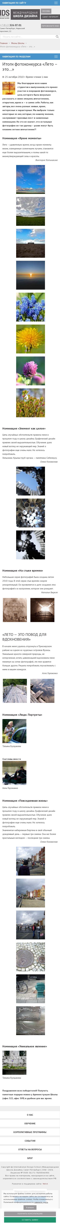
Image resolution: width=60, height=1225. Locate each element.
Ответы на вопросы (30, 1149)
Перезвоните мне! (50, 26)
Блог (30, 1158)
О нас (30, 1114)
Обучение (30, 1123)
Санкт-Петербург (50, 17)
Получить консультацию (30, 1213)
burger (56, 56)
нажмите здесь (41, 1202)
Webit (45, 1184)
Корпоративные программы (29, 1132)
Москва (46, 11)
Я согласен (30, 1207)
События (30, 1140)
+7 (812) (10, 25)
